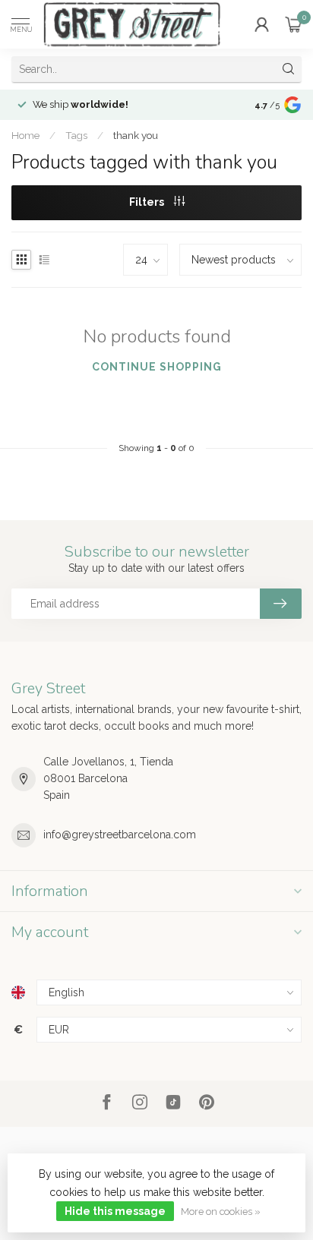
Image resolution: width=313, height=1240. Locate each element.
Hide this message (115, 1211)
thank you (135, 135)
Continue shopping (157, 367)
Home (25, 135)
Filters (147, 202)
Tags (76, 135)
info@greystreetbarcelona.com (119, 834)
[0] (293, 24)
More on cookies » (221, 1211)
